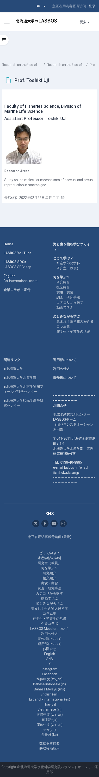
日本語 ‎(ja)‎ (49, 719)
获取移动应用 (49, 748)
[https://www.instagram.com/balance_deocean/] (63, 523)
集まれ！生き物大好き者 (74, 321)
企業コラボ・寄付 (17, 290)
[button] (41, 6)
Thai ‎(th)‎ (49, 704)
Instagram (49, 669)
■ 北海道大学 (13, 369)
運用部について (65, 360)
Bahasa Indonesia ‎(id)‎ (49, 684)
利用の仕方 (61, 369)
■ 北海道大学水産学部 (20, 377)
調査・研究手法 (68, 297)
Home (8, 244)
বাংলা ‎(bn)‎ (49, 730)
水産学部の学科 (68, 263)
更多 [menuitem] (83, 22)
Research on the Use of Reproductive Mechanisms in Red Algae (22, 65)
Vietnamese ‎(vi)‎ (49, 709)
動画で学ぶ (64, 307)
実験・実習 (64, 292)
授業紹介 (63, 287)
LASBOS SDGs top (17, 267)
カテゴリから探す (69, 302)
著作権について (65, 377)
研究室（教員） (68, 268)
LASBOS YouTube (17, 253)
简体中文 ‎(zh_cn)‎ (49, 679)
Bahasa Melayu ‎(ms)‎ (49, 689)
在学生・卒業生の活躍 (73, 331)
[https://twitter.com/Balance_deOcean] (35, 523)
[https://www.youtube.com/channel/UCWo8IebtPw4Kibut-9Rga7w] (54, 523)
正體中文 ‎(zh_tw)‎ (50, 714)
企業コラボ (49, 623)
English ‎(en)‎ (49, 694)
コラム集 (63, 326)
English (49, 654)
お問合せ (49, 649)
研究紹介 (63, 282)
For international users (20, 281)
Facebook (49, 674)
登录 (92, 6)
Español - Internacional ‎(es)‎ (49, 699)
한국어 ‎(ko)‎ (49, 735)
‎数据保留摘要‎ (49, 743)
